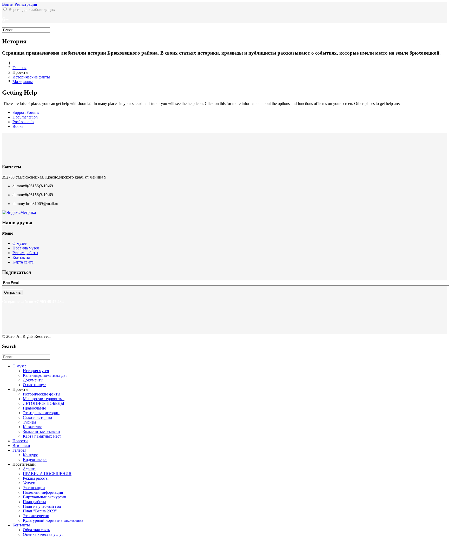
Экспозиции (34, 487)
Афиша (29, 469)
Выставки (21, 445)
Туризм (29, 422)
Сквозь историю (37, 417)
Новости (20, 441)
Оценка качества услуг (43, 534)
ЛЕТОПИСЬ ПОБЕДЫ (43, 403)
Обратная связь (36, 529)
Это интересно (36, 515)
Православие (34, 408)
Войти (8, 4)
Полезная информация (43, 492)
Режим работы (25, 252)
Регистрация (26, 4)
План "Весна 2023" (40, 511)
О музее (19, 243)
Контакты (21, 257)
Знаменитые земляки (41, 431)
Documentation (25, 117)
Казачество (32, 427)
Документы (33, 380)
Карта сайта (23, 262)
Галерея (19, 450)
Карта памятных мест (42, 436)
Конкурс (30, 455)
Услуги (29, 483)
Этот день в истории (41, 413)
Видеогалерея (35, 459)
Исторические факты (31, 77)
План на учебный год (42, 506)
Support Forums (25, 112)
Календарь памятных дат (45, 375)
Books (17, 126)
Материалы (22, 82)
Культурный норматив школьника (53, 520)
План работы (34, 501)
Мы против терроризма (43, 399)
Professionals (23, 122)
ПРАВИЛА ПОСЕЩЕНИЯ (47, 473)
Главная (19, 67)
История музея (36, 370)
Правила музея (25, 248)
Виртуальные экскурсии (44, 497)
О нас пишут (34, 384)
